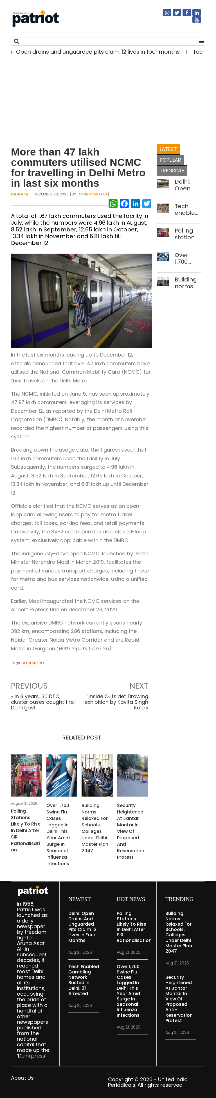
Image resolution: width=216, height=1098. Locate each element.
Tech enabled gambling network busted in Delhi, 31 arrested (188, 209)
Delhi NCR (19, 194)
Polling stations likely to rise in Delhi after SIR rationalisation (25, 830)
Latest (168, 149)
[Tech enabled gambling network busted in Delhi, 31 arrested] (163, 207)
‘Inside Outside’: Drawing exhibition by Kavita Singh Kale (116, 702)
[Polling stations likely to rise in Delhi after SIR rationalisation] (26, 777)
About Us (22, 1077)
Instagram (163, 15)
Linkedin (193, 15)
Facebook (183, 15)
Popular (170, 159)
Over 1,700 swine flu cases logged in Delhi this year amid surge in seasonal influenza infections (58, 834)
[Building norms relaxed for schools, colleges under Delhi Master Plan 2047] (97, 777)
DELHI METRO (33, 663)
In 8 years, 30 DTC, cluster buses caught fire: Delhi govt (43, 702)
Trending (172, 170)
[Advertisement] (106, 98)
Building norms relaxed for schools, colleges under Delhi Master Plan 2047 (95, 828)
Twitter (173, 15)
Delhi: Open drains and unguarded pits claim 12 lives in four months (188, 185)
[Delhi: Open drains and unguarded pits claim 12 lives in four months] (163, 183)
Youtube (193, 22)
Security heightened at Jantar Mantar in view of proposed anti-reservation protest (130, 831)
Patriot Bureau (92, 194)
